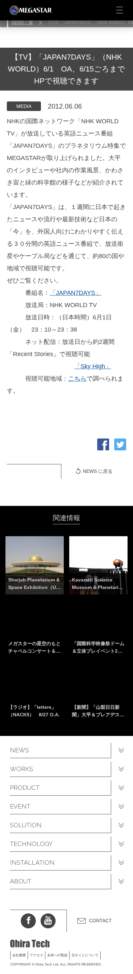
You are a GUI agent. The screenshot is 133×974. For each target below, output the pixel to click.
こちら (77, 378)
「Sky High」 (92, 366)
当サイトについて (85, 955)
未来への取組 (57, 955)
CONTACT (100, 920)
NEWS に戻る (98, 471)
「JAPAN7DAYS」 (75, 292)
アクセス (36, 955)
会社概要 (19, 955)
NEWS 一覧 (22, 22)
